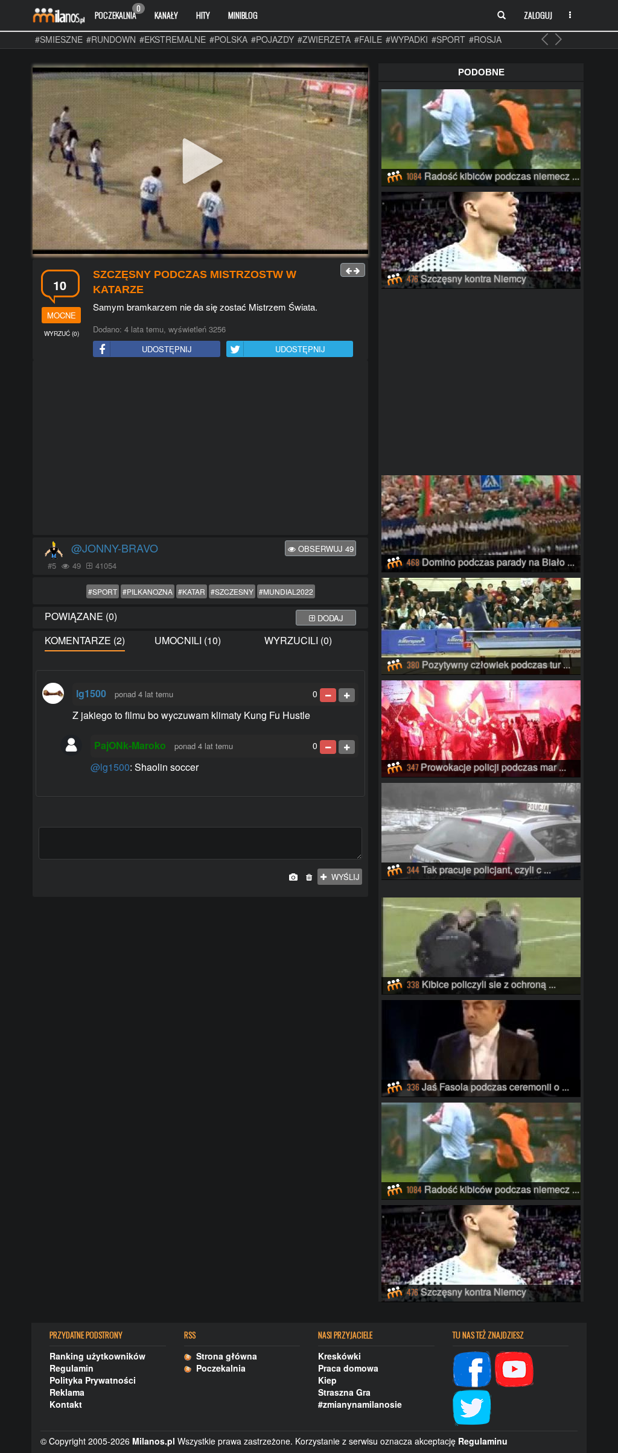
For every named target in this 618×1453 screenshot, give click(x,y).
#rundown (111, 39)
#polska (228, 39)
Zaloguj (538, 14)
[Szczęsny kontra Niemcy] (481, 238)
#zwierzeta (324, 39)
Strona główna (224, 1356)
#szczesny (232, 591)
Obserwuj (325, 548)
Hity (203, 14)
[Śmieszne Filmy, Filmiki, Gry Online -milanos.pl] (58, 15)
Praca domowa (348, 1368)
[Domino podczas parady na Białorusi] (481, 522)
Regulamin (71, 1368)
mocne (61, 315)
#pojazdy (272, 39)
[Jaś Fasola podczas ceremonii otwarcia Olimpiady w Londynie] (481, 1046)
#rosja (485, 39)
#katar (191, 591)
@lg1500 (110, 767)
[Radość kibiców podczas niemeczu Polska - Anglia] (481, 136)
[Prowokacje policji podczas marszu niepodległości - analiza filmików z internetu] (481, 727)
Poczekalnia (118, 12)
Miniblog (243, 14)
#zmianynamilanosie (360, 1404)
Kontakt (65, 1404)
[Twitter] (472, 1406)
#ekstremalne (172, 39)
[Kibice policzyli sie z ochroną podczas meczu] (481, 944)
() (61, 333)
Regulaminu (483, 1441)
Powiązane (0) (81, 616)
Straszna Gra (344, 1392)
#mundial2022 (286, 591)
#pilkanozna (148, 591)
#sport (448, 39)
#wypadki (407, 39)
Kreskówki (339, 1356)
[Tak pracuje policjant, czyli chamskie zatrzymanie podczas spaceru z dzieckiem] (481, 829)
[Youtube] (514, 1367)
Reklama (66, 1392)
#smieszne (59, 39)
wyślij (343, 876)
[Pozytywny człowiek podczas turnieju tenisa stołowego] (481, 624)
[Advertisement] (200, 448)
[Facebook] (472, 1367)
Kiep (327, 1380)
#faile (368, 39)
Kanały (166, 14)
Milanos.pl (153, 1441)
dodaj (329, 618)
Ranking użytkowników (97, 1356)
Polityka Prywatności (92, 1380)
